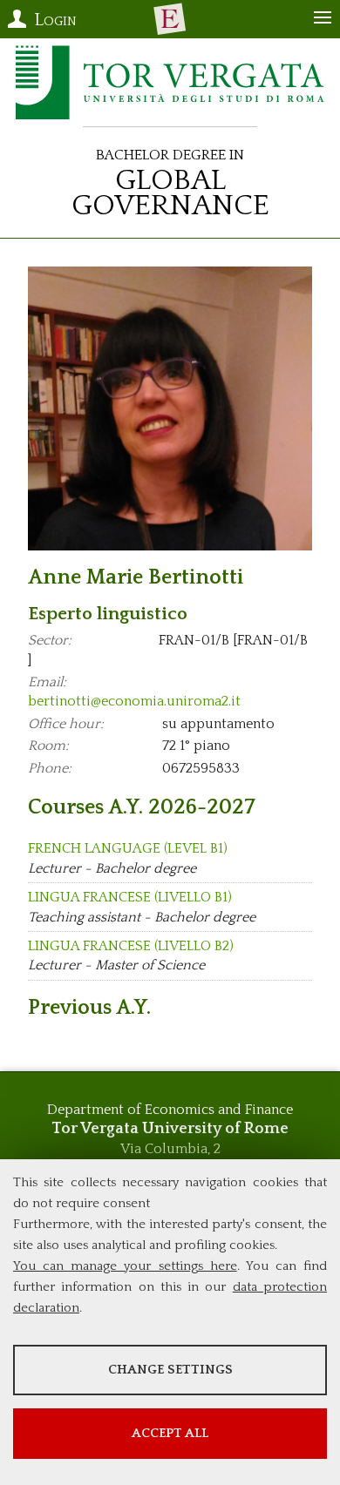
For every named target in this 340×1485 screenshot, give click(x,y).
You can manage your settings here (125, 1266)
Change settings (170, 1369)
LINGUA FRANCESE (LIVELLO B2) (131, 946)
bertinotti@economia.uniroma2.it (134, 701)
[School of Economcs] (170, 19)
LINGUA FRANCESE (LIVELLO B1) (130, 897)
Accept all (170, 1433)
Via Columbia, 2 (170, 1149)
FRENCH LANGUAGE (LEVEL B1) (128, 848)
